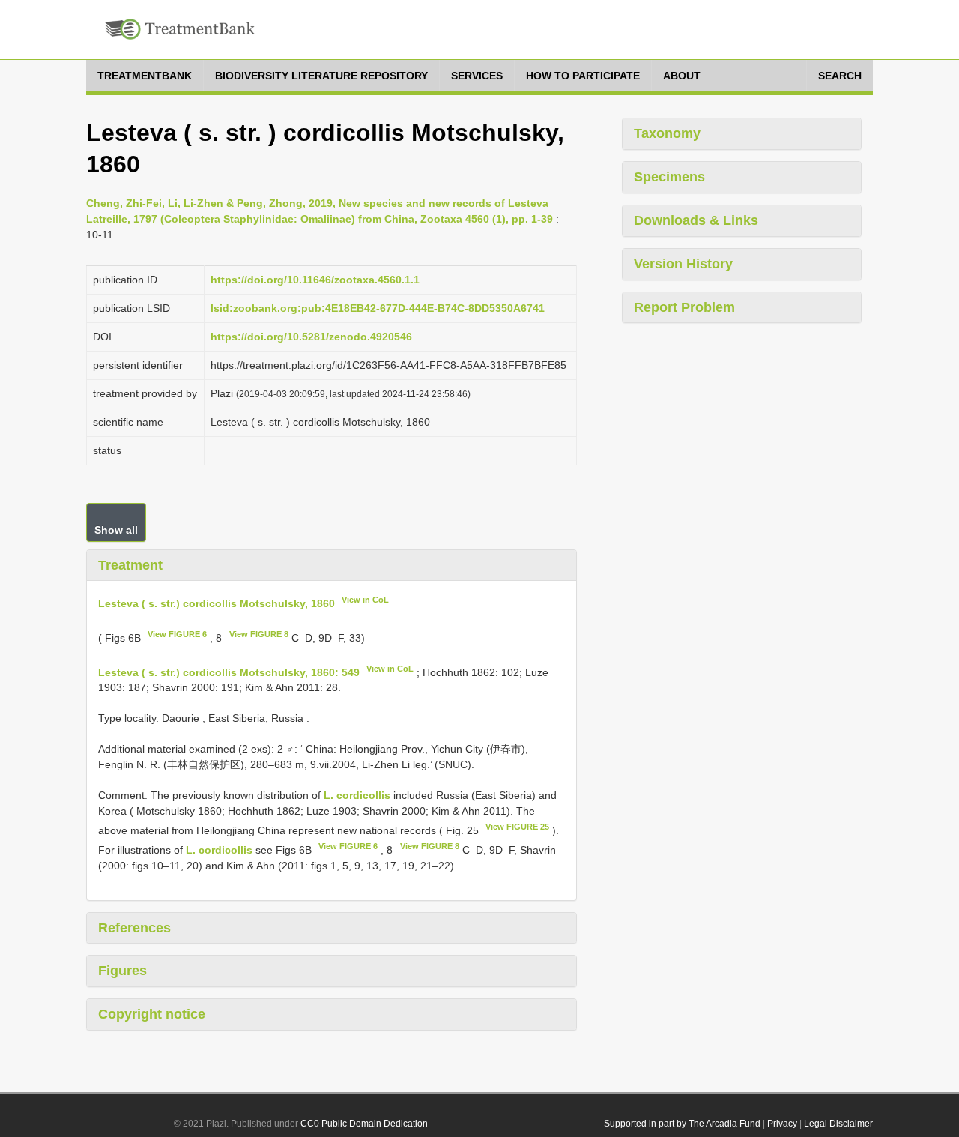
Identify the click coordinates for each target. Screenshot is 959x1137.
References (134, 927)
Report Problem (684, 307)
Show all (116, 530)
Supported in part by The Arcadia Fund (682, 1123)
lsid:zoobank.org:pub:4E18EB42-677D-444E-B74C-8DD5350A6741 (378, 308)
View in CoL (365, 599)
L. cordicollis (357, 795)
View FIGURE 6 (177, 634)
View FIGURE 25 (517, 826)
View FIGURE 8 (258, 634)
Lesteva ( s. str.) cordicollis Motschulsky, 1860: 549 (229, 672)
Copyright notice (151, 1014)
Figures (122, 970)
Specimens (669, 176)
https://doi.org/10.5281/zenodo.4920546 (311, 337)
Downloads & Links (696, 220)
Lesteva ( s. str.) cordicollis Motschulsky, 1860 (216, 603)
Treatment (130, 565)
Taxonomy (667, 133)
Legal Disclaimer (838, 1123)
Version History (683, 263)
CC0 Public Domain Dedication (364, 1123)
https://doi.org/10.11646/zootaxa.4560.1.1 (315, 280)
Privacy (782, 1123)
